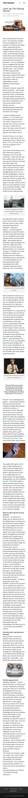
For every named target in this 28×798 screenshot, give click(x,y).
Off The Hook (11, 341)
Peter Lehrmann (8, 13)
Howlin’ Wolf (7, 481)
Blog (20, 788)
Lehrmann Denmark (17, 796)
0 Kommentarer (15, 15)
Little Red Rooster (13, 421)
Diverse (21, 13)
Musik (8, 15)
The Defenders (13, 788)
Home (6, 788)
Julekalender (13, 791)
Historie (5, 15)
